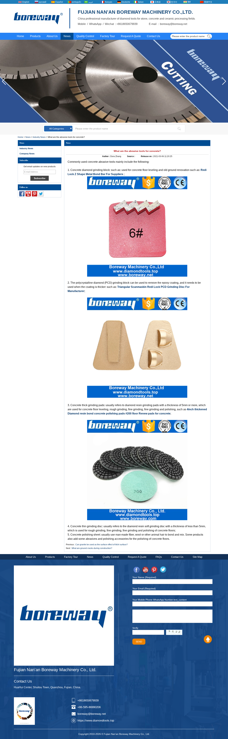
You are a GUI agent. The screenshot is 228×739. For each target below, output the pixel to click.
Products (35, 36)
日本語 (158, 2)
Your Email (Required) (144, 588)
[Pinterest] (34, 193)
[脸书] (22, 193)
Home (20, 36)
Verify (135, 628)
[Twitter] (41, 193)
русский (42, 2)
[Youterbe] (28, 193)
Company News (27, 154)
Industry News (39, 137)
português (76, 2)
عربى (90, 2)
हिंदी (189, 2)
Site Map (197, 556)
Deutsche (126, 2)
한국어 (174, 2)
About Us (52, 36)
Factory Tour (107, 36)
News (67, 36)
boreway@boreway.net (91, 713)
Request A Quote (131, 36)
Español (59, 2)
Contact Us (153, 36)
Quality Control (85, 36)
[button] (224, 81)
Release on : (147, 156)
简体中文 (208, 2)
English (25, 2)
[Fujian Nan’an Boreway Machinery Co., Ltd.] (38, 18)
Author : (106, 156)
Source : (131, 156)
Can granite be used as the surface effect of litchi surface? (101, 544)
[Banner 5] (114, 122)
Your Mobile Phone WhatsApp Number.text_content (159, 599)
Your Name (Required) (144, 577)
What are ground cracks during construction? (92, 548)
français (108, 2)
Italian (141, 2)
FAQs (159, 556)
